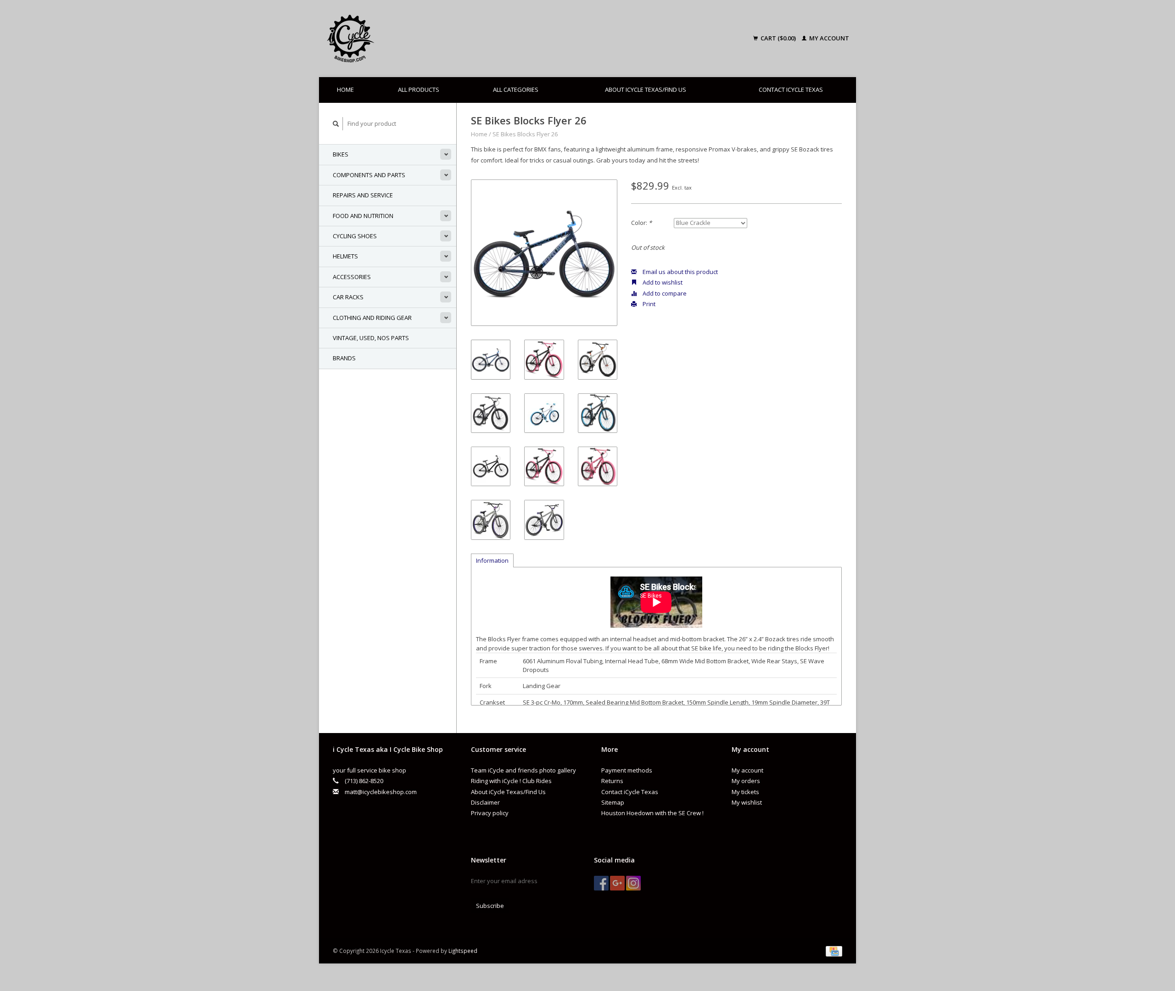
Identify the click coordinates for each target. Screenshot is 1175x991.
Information (492, 560)
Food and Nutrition (363, 216)
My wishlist (747, 802)
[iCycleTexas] (415, 38)
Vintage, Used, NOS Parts (371, 338)
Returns (612, 781)
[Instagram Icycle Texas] (633, 883)
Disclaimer (485, 802)
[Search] (336, 123)
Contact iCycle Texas (791, 89)
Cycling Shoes (355, 236)
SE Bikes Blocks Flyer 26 (525, 134)
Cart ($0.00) (778, 38)
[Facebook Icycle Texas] (601, 883)
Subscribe (490, 905)
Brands (344, 358)
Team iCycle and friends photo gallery (523, 770)
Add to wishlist (662, 282)
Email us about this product (679, 272)
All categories (515, 89)
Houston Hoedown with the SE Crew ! (652, 813)
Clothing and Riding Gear (372, 318)
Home (345, 89)
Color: (641, 222)
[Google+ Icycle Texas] (617, 883)
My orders (746, 781)
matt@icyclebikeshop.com (381, 792)
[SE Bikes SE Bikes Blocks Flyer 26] (544, 252)
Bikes (340, 154)
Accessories (352, 277)
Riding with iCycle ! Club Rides (511, 781)
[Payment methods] (834, 950)
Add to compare (664, 293)
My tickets (745, 792)
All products (418, 89)
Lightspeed (462, 950)
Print (648, 304)
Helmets (345, 256)
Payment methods (626, 770)
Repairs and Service (363, 195)
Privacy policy (490, 813)
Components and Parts (369, 175)
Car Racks (348, 297)
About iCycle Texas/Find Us (645, 89)
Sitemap (612, 802)
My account (828, 38)
